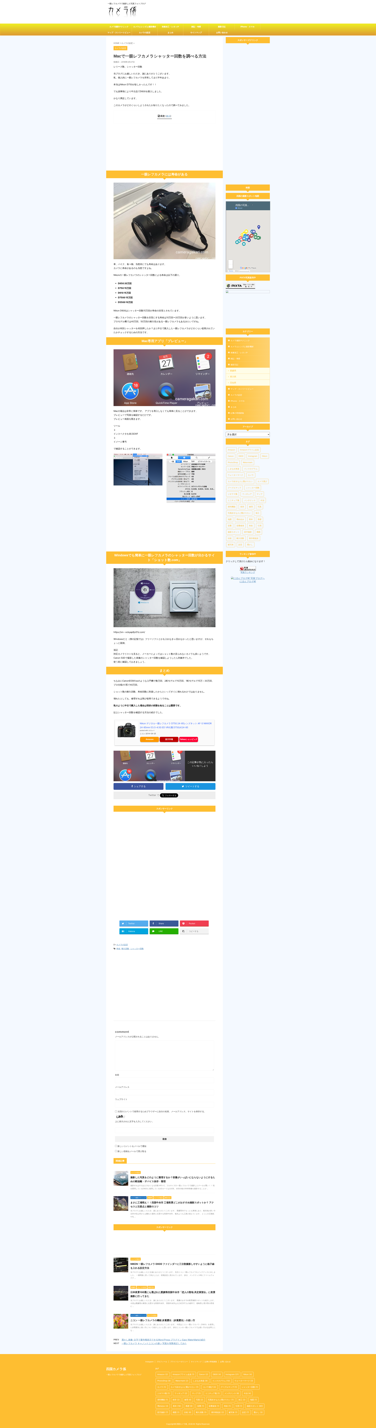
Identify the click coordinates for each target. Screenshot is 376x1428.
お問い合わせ (222, 32)
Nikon (264, 456)
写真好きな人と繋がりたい (239, 513)
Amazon (149, 739)
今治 (262, 500)
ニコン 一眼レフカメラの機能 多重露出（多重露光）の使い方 (162, 1320)
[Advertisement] (164, 147)
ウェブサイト (121, 1099)
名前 (117, 1075)
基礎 (259, 519)
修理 (251, 506)
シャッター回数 (137, 948)
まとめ (170, 32)
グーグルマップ (234, 487)
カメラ (251, 475)
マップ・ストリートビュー (119, 32)
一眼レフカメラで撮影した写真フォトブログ (123, 1374)
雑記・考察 (196, 26)
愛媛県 (233, 370)
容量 (230, 525)
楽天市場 (169, 739)
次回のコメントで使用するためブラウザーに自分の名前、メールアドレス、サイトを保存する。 (162, 1111)
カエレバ (151, 730)
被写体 (231, 544)
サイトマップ (196, 32)
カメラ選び (262, 481)
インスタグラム (250, 469)
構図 (258, 532)
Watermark (247, 462)
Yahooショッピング (188, 739)
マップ (259, 494)
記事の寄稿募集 (237, 413)
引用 (259, 525)
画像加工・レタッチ (170, 26)
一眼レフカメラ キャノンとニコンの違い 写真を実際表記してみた (154, 1343)
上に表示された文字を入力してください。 (134, 1121)
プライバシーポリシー (179, 1362)
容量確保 (240, 525)
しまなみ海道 (233, 469)
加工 (257, 513)
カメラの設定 (144, 32)
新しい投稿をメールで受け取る (132, 1151)
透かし (250, 544)
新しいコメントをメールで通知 (132, 1146)
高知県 (233, 382)
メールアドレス (122, 1087)
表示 (168, 116)
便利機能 (231, 506)
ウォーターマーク (235, 475)
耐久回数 (125, 948)
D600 (241, 456)
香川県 (233, 376)
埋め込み (240, 519)
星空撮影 (248, 532)
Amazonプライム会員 (249, 450)
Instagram (252, 456)
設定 (240, 544)
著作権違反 (253, 538)
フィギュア (247, 494)
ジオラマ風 (232, 494)
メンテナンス (250, 500)
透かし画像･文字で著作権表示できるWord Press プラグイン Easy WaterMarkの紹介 (163, 1339)
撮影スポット (233, 532)
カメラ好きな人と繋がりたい (240, 481)
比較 (230, 538)
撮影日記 (222, 26)
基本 (251, 519)
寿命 (118, 948)
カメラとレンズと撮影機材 (144, 26)
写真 (259, 506)
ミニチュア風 (233, 500)
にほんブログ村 (248, 581)
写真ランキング (248, 572)
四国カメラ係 (116, 1369)
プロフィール (162, 1362)
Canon (231, 456)
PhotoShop (233, 462)
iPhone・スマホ (247, 26)
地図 (230, 519)
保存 (242, 506)
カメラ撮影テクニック (119, 26)
